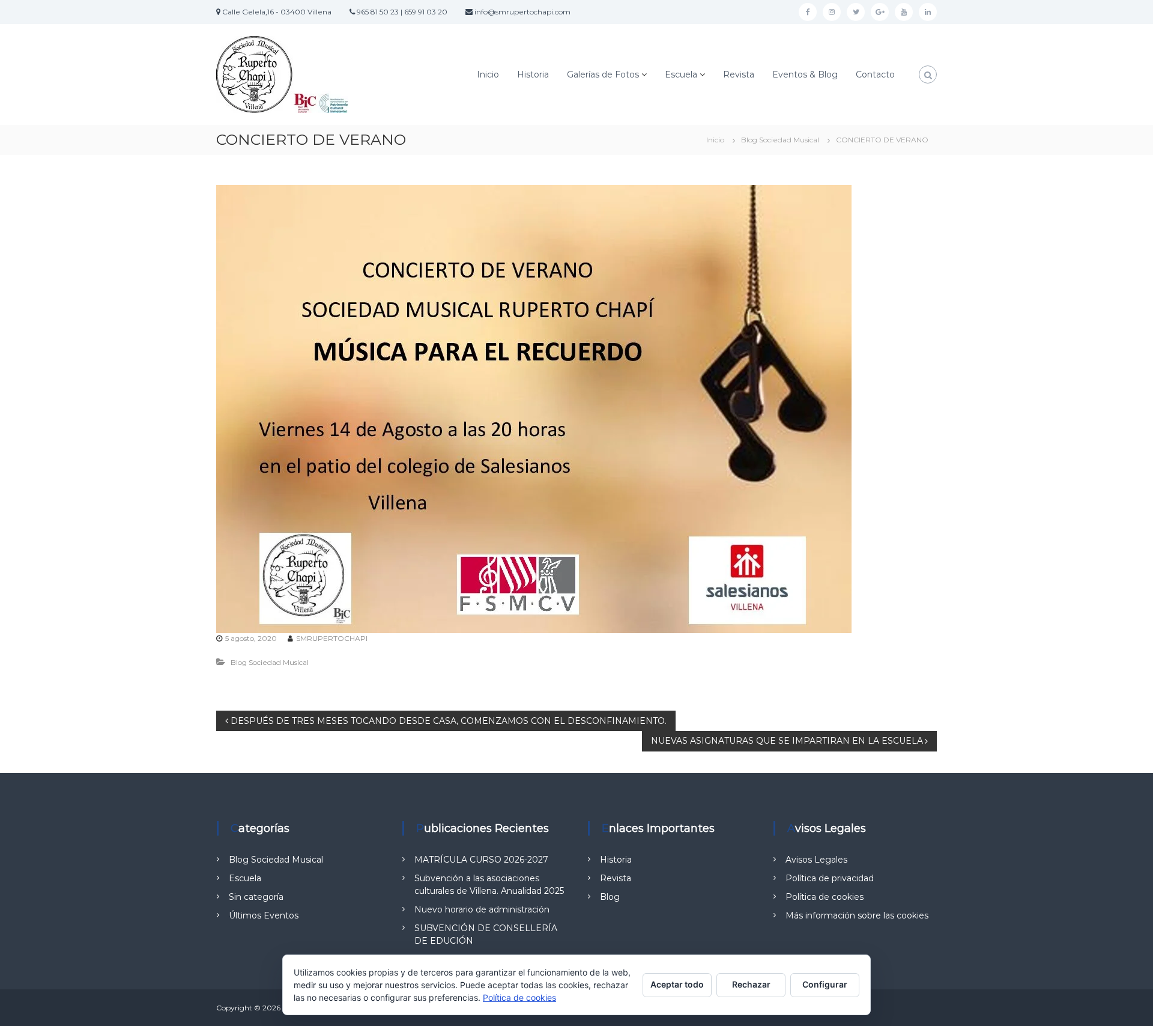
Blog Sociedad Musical (780, 139)
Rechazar (751, 984)
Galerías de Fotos (603, 74)
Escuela (681, 74)
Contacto (875, 74)
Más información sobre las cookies (856, 915)
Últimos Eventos (263, 915)
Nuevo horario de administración (481, 909)
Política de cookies (824, 896)
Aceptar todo (677, 984)
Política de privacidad (829, 878)
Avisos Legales (816, 859)
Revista (738, 74)
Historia (533, 74)
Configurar (824, 984)
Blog (610, 896)
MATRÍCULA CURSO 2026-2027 (481, 859)
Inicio (488, 74)
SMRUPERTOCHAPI (332, 638)
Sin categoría (256, 896)
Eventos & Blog (805, 74)
